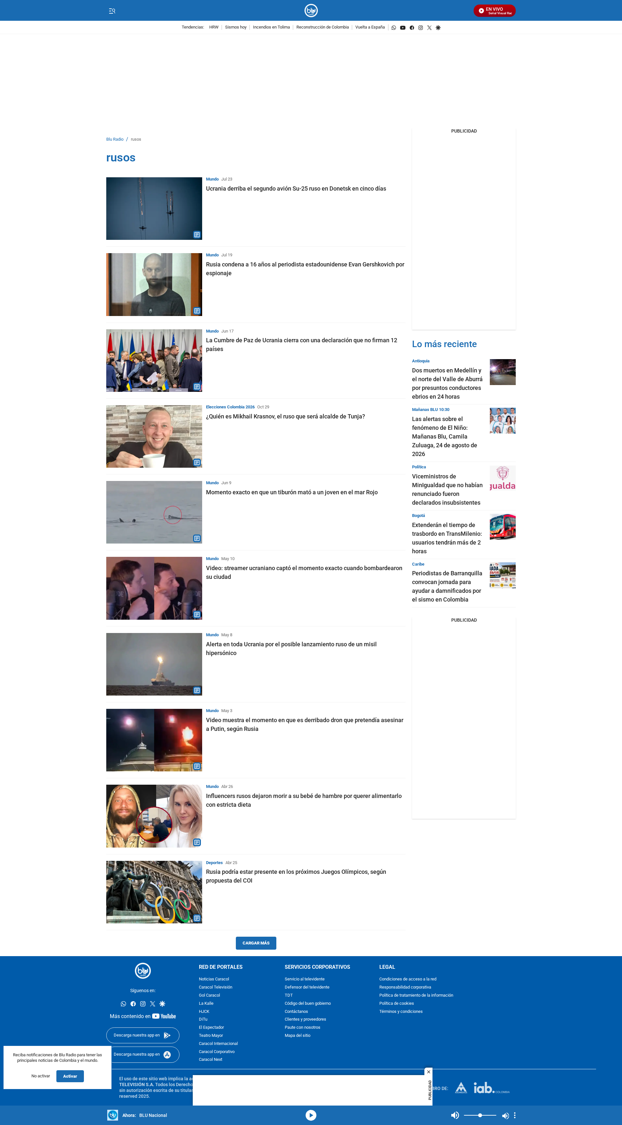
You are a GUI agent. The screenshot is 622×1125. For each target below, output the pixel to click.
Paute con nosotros (302, 1027)
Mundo (212, 179)
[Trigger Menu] (112, 11)
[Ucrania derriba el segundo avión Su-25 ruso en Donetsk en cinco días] (154, 208)
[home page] (311, 10)
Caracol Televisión (215, 987)
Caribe (418, 564)
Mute (455, 1115)
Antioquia (421, 360)
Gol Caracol (209, 995)
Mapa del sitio (297, 1036)
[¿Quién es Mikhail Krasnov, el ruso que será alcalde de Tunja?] (154, 436)
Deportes (214, 862)
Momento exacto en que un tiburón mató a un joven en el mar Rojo (292, 492)
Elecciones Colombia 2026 (230, 406)
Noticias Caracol (214, 979)
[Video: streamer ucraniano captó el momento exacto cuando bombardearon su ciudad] (154, 588)
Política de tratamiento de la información (416, 995)
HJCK (204, 1012)
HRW (214, 27)
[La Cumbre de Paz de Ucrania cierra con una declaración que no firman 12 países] (154, 360)
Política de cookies (396, 1004)
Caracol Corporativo (217, 1052)
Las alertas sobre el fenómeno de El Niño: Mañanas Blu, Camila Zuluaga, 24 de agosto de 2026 (444, 436)
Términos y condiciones (401, 1012)
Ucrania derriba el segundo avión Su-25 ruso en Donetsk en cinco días (296, 188)
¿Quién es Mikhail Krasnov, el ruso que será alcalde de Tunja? (285, 416)
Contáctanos (296, 1012)
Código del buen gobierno (308, 1004)
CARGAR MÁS (256, 943)
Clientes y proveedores (305, 1019)
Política (419, 466)
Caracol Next (210, 1060)
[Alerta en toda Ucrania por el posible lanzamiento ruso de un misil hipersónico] (154, 664)
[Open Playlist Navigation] (515, 1115)
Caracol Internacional (218, 1044)
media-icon (311, 1115)
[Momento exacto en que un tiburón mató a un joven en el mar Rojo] (154, 512)
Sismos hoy (236, 27)
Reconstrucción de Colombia (322, 27)
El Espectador (211, 1027)
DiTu (203, 1019)
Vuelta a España (370, 27)
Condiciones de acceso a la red (407, 979)
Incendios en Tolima (271, 27)
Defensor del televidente (307, 987)
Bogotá (418, 515)
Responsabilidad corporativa (405, 987)
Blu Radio (114, 139)
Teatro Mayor (211, 1036)
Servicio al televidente (305, 979)
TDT (289, 995)
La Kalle (206, 1004)
